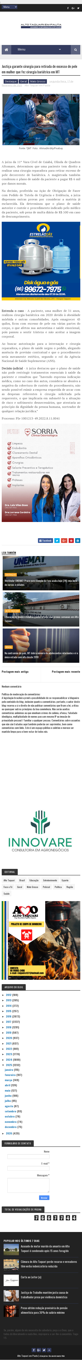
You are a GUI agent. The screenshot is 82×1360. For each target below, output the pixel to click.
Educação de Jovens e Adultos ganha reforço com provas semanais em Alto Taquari (42, 619)
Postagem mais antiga (15, 671)
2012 (9, 995)
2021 (9, 1043)
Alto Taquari (12, 611)
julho (8, 1101)
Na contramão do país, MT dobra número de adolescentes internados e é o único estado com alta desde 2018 (41, 655)
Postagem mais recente (66, 671)
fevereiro (10, 1075)
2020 (9, 1038)
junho (8, 1095)
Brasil (9, 647)
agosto (9, 1106)
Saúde (7, 893)
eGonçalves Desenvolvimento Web (51, 1355)
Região (70, 887)
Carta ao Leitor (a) (31, 1277)
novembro (11, 1122)
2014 (9, 1006)
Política (58, 887)
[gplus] (73, 8)
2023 (9, 1054)
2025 (9, 1065)
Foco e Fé (8, 887)
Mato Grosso (37, 81)
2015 (9, 1011)
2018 (9, 1027)
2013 (9, 1000)
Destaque (11, 81)
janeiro (9, 1070)
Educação (34, 880)
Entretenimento (50, 880)
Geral (23, 81)
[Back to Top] (49, 1350)
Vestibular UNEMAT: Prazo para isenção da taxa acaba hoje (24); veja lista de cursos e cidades (41, 583)
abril (8, 1085)
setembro (11, 1111)
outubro (10, 1116)
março (9, 1080)
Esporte (65, 880)
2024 (9, 1059)
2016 (9, 1016)
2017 (9, 1022)
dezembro (11, 1127)
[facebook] (68, 8)
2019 (9, 1032)
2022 (9, 1049)
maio (8, 1090)
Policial (46, 887)
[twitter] (78, 8)
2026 (9, 1133)
